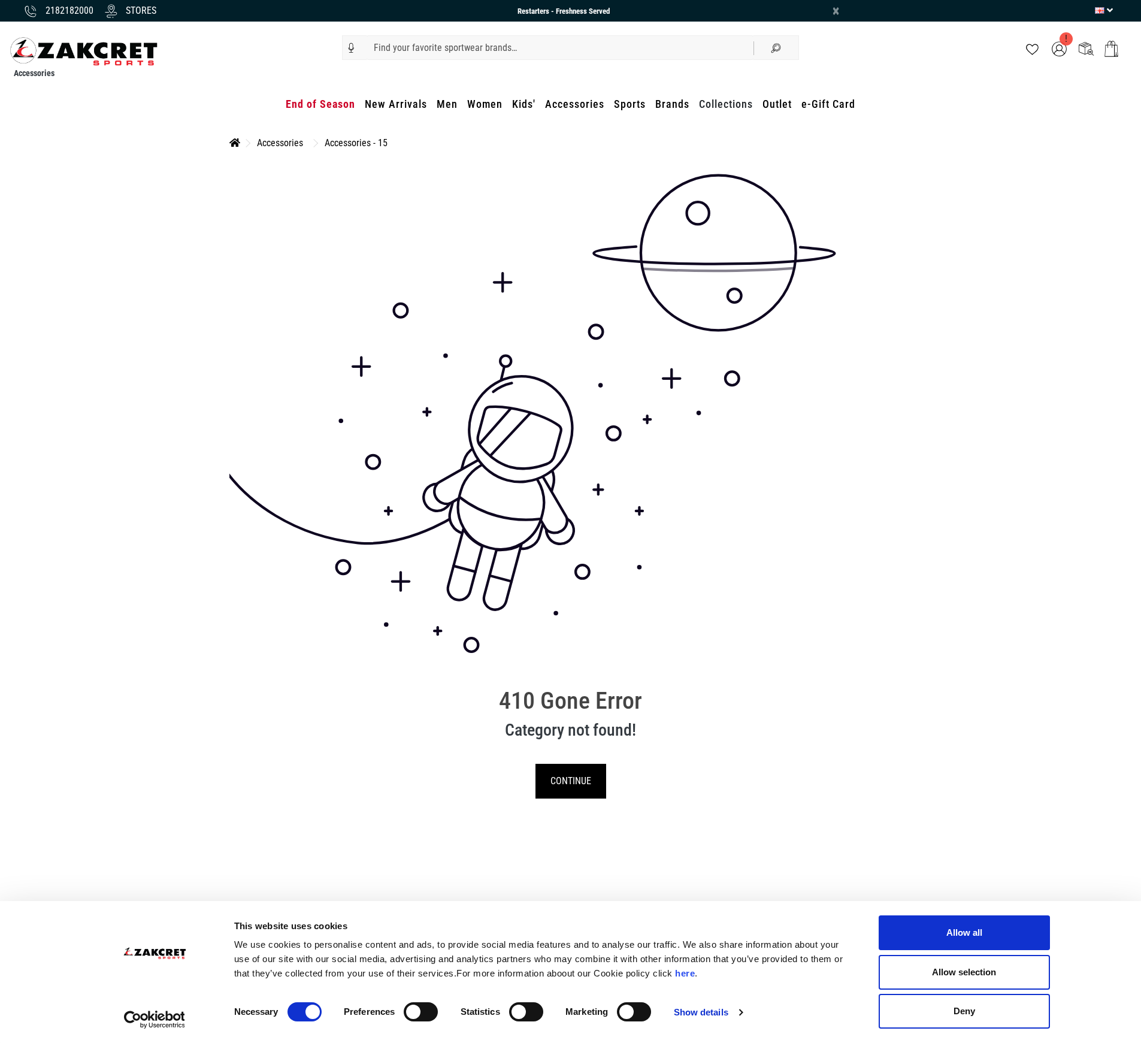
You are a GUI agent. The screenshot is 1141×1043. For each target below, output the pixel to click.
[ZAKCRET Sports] (84, 50)
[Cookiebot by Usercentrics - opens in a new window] (154, 1020)
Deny (964, 1011)
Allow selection (964, 972)
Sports (630, 104)
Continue (570, 781)
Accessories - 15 (356, 143)
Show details (701, 1012)
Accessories (574, 104)
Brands (672, 104)
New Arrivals (396, 104)
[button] (351, 48)
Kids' (523, 104)
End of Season (320, 104)
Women (485, 104)
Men (447, 104)
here (685, 973)
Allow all (964, 932)
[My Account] (1059, 48)
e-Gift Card (828, 104)
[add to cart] (1111, 49)
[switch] (421, 1011)
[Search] (776, 47)
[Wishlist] (1032, 48)
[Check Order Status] (1086, 48)
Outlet (777, 104)
